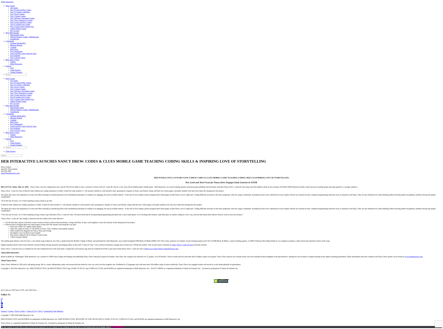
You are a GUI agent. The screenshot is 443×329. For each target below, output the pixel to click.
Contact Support (16, 72)
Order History (11, 151)
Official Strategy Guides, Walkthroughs (24, 37)
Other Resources (16, 64)
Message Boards (16, 45)
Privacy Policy (20, 311)
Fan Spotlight (15, 56)
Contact (11, 311)
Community (10, 41)
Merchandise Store (17, 35)
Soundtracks (14, 39)
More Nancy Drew (12, 60)
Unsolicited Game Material (53, 311)
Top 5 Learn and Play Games (20, 22)
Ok (112, 327)
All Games (14, 8)
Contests (13, 47)
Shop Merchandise (12, 33)
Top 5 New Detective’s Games (21, 20)
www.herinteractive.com (414, 257)
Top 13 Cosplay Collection (20, 12)
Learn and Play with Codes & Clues (23, 54)
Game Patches (15, 70)
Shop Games (10, 6)
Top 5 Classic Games (18, 16)
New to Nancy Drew (17, 58)
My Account (14, 31)
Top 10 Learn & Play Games (20, 10)
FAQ (12, 68)
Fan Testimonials (16, 51)
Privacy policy (118, 327)
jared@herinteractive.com (10, 173)
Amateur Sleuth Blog (18, 43)
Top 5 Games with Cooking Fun (22, 27)
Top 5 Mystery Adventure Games (22, 18)
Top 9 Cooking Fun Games (20, 24)
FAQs (40, 311)
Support (8, 66)
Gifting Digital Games (18, 29)
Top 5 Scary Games (17, 14)
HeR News (14, 49)
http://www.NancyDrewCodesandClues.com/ (161, 249)
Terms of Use (32, 311)
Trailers (13, 62)
